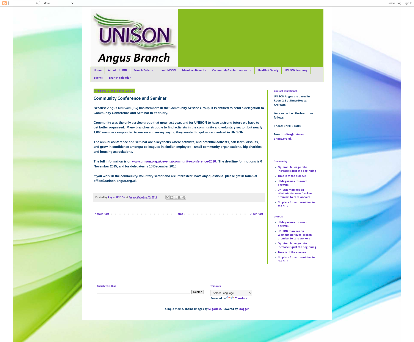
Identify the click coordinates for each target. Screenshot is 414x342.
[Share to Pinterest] (184, 197)
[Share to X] (176, 197)
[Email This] (167, 197)
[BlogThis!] (171, 197)
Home (98, 70)
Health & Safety (268, 70)
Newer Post (102, 214)
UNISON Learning (296, 70)
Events (98, 78)
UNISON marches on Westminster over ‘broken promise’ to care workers (295, 193)
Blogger (243, 309)
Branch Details (143, 70)
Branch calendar (120, 78)
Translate (241, 298)
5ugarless (214, 309)
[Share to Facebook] (180, 197)
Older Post (256, 214)
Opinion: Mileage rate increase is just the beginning (297, 169)
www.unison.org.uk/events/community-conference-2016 (174, 161)
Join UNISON (167, 70)
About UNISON (117, 70)
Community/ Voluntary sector (231, 70)
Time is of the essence (292, 176)
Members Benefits (194, 70)
